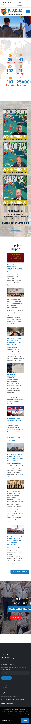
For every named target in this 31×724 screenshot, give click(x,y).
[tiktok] (13, 2)
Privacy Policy (4, 687)
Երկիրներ (10, 62)
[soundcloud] (11, 2)
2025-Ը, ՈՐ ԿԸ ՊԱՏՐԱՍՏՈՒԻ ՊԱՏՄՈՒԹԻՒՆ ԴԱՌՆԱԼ (14, 267)
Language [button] (19, 5)
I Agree (25, 720)
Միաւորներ (21, 74)
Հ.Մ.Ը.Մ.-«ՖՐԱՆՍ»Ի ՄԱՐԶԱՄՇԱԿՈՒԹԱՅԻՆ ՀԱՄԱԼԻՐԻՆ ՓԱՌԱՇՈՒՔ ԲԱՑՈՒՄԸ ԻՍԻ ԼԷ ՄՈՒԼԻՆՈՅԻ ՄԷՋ (15, 304)
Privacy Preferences (7, 720)
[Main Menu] (28, 11)
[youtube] (8, 2)
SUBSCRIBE (6, 678)
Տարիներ (10, 85)
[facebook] (3, 2)
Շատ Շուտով (15, 617)
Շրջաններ (21, 62)
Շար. (8, 285)
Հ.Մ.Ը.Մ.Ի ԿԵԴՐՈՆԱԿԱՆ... (8, 703)
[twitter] (3, 5)
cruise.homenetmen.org (15, 223)
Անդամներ (21, 85)
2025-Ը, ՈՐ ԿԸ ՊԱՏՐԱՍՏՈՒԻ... (9, 696)
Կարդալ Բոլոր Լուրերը (19, 571)
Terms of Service (5, 685)
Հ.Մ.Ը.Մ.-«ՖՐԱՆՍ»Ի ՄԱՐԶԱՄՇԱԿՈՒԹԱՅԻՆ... (13, 699)
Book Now (15, 229)
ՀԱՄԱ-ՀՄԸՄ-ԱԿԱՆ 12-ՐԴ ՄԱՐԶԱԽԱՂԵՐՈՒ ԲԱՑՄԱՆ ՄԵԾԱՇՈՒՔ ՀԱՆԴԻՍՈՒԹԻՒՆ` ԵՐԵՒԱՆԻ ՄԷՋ (14, 541)
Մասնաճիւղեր (10, 74)
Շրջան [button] (19, 2)
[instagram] (6, 2)
